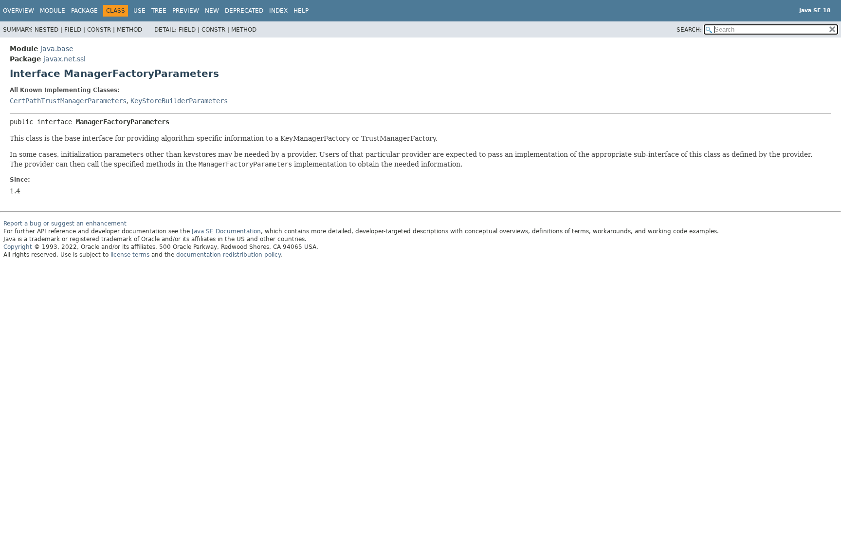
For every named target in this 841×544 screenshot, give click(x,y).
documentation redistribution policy (228, 254)
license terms (129, 254)
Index (278, 10)
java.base (56, 49)
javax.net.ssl (64, 59)
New (212, 10)
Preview (185, 10)
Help (301, 10)
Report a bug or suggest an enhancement (65, 223)
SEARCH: (689, 29)
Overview (18, 10)
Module (52, 10)
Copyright (17, 247)
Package (84, 10)
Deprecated (244, 10)
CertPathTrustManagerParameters (68, 101)
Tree (158, 10)
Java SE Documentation (226, 231)
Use (139, 10)
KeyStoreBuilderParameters (179, 101)
